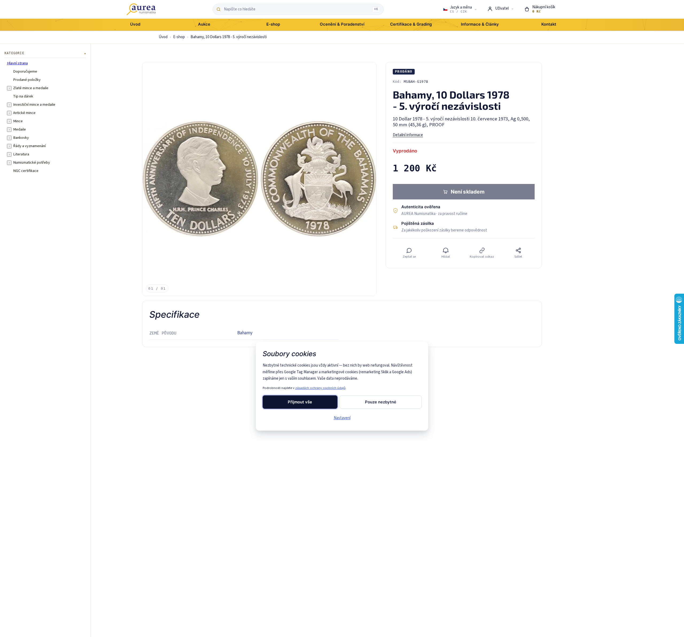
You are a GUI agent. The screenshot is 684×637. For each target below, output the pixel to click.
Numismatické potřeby (31, 162)
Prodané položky (27, 79)
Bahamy (244, 333)
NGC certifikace (25, 170)
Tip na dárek (23, 96)
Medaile (19, 129)
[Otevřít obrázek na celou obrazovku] (259, 179)
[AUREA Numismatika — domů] (141, 9)
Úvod (163, 37)
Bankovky (21, 137)
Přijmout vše (300, 402)
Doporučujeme (25, 71)
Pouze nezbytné (380, 402)
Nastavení (342, 418)
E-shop (179, 37)
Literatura (21, 154)
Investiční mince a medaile (34, 104)
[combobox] (296, 9)
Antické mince (24, 113)
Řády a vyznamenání (29, 146)
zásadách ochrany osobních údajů (320, 388)
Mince (18, 121)
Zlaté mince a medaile (30, 88)
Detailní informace (408, 135)
